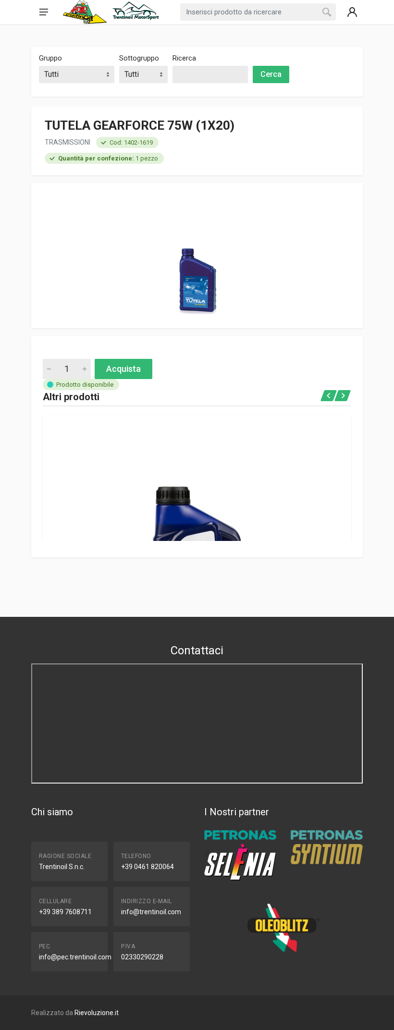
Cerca (271, 74)
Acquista (123, 369)
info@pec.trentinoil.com (75, 957)
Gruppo (50, 58)
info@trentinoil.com (151, 912)
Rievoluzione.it (96, 1013)
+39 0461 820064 (147, 867)
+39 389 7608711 (65, 912)
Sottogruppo (139, 58)
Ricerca (184, 58)
